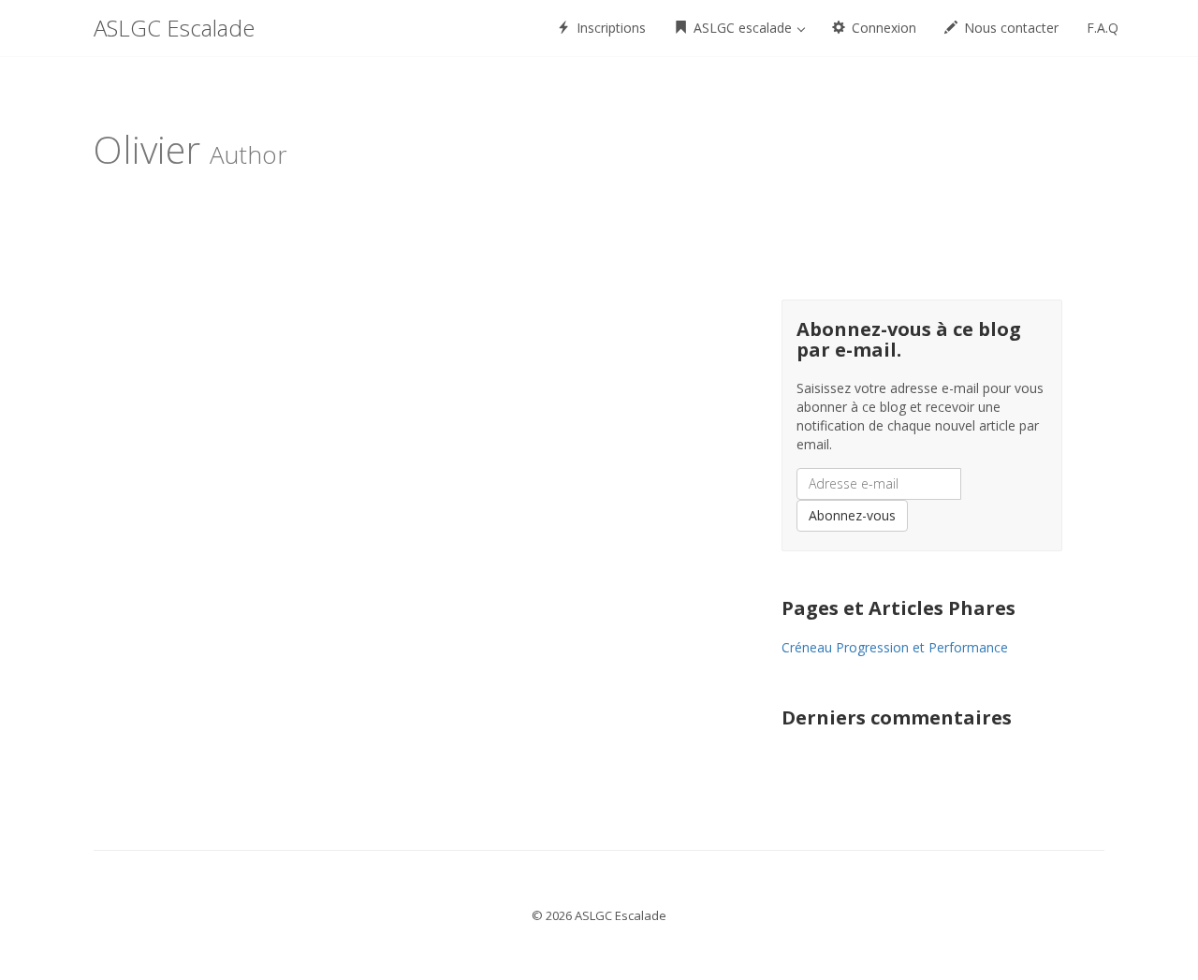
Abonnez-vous (852, 515)
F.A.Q (1102, 28)
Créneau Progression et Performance (895, 647)
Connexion (882, 28)
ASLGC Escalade (174, 27)
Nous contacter (1009, 28)
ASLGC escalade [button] (743, 28)
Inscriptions (609, 28)
